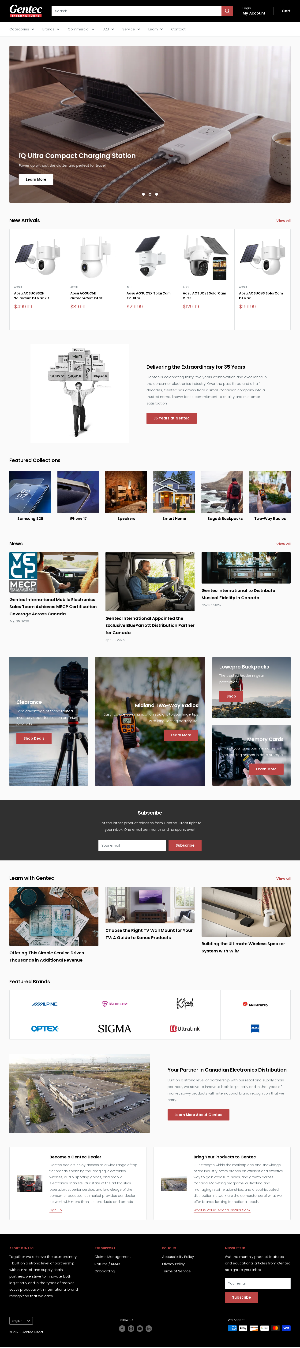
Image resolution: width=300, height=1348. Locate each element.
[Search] (227, 11)
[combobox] (136, 11)
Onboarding (104, 1271)
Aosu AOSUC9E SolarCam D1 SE (204, 296)
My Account (254, 13)
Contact (178, 29)
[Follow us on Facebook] (122, 1328)
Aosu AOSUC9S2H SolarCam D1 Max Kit (31, 296)
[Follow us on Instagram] (131, 1328)
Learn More (36, 179)
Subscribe (185, 845)
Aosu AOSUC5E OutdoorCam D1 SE (86, 296)
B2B (106, 29)
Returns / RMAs (107, 1263)
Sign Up (55, 1210)
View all (284, 220)
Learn (153, 29)
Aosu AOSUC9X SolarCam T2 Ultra (149, 296)
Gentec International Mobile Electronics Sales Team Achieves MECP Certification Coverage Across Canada (53, 607)
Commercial (78, 29)
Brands (48, 29)
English (17, 1321)
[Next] (291, 279)
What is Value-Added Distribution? (222, 1210)
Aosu (18, 287)
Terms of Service (176, 1271)
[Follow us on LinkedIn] (149, 1328)
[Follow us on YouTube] (140, 1328)
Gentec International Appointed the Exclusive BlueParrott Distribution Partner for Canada (150, 625)
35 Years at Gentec (172, 418)
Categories (19, 29)
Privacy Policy (173, 1263)
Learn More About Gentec (198, 1114)
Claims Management (112, 1256)
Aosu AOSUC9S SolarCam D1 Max (261, 296)
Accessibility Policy (178, 1256)
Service (128, 29)
